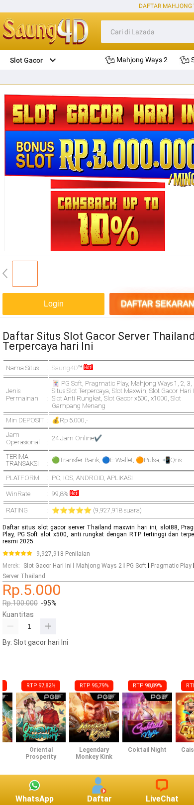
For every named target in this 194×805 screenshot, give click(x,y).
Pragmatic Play (171, 565)
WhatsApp (34, 799)
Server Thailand (23, 576)
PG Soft (136, 565)
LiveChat (162, 799)
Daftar (99, 799)
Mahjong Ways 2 (99, 565)
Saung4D (65, 368)
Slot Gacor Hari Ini (47, 565)
